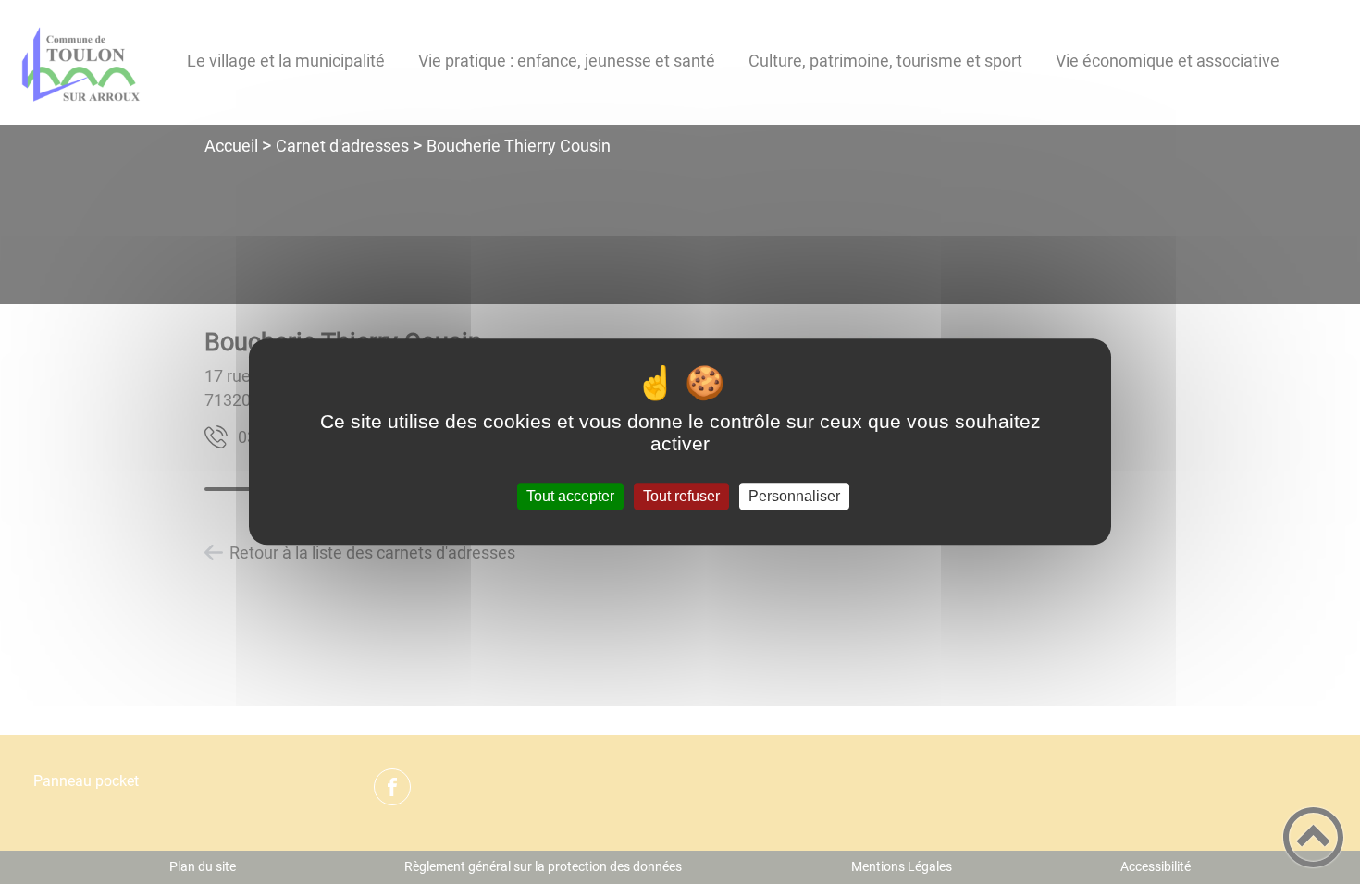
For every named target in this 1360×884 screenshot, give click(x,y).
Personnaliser (794, 496)
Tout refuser (681, 496)
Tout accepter (570, 496)
